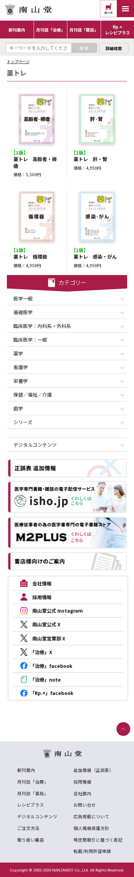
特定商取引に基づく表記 (98, 839)
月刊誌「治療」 (32, 781)
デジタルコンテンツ (37, 816)
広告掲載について (91, 816)
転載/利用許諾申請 (92, 851)
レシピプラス (30, 804)
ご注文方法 (28, 828)
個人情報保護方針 (91, 828)
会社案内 (82, 793)
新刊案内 (26, 770)
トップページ (18, 61)
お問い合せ (85, 804)
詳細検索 (113, 48)
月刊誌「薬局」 (32, 793)
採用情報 (82, 781)
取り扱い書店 (30, 839)
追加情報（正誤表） (94, 770)
